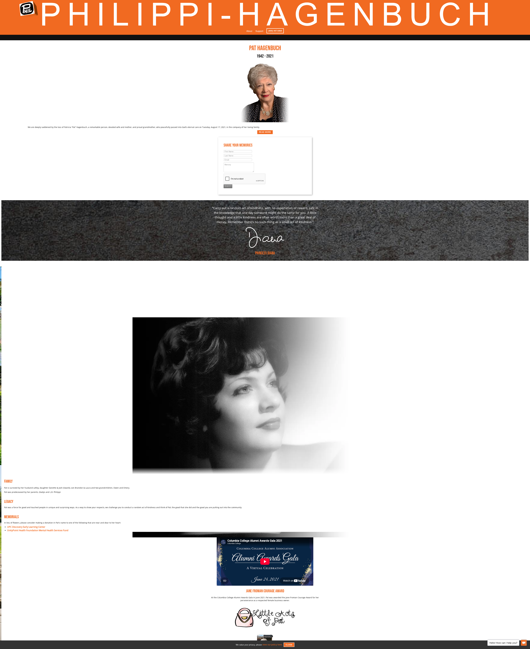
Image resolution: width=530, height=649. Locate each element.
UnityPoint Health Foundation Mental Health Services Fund (34, 530)
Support (259, 31)
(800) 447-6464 (275, 31)
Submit (228, 186)
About (249, 31)
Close (287, 644)
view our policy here (272, 645)
